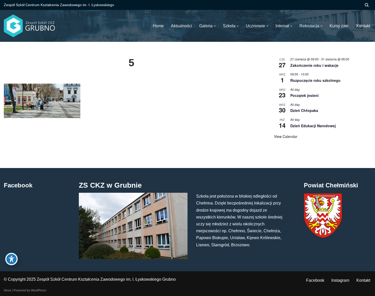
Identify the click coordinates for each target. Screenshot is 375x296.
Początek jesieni (304, 95)
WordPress (38, 290)
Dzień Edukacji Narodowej (313, 125)
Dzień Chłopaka (304, 110)
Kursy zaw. (339, 26)
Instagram (340, 280)
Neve (7, 290)
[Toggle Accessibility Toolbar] (11, 259)
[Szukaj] (367, 5)
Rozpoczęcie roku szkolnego (315, 80)
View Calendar (285, 136)
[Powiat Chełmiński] (323, 236)
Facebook (315, 280)
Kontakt (363, 280)
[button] (215, 26)
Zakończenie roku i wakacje (314, 65)
